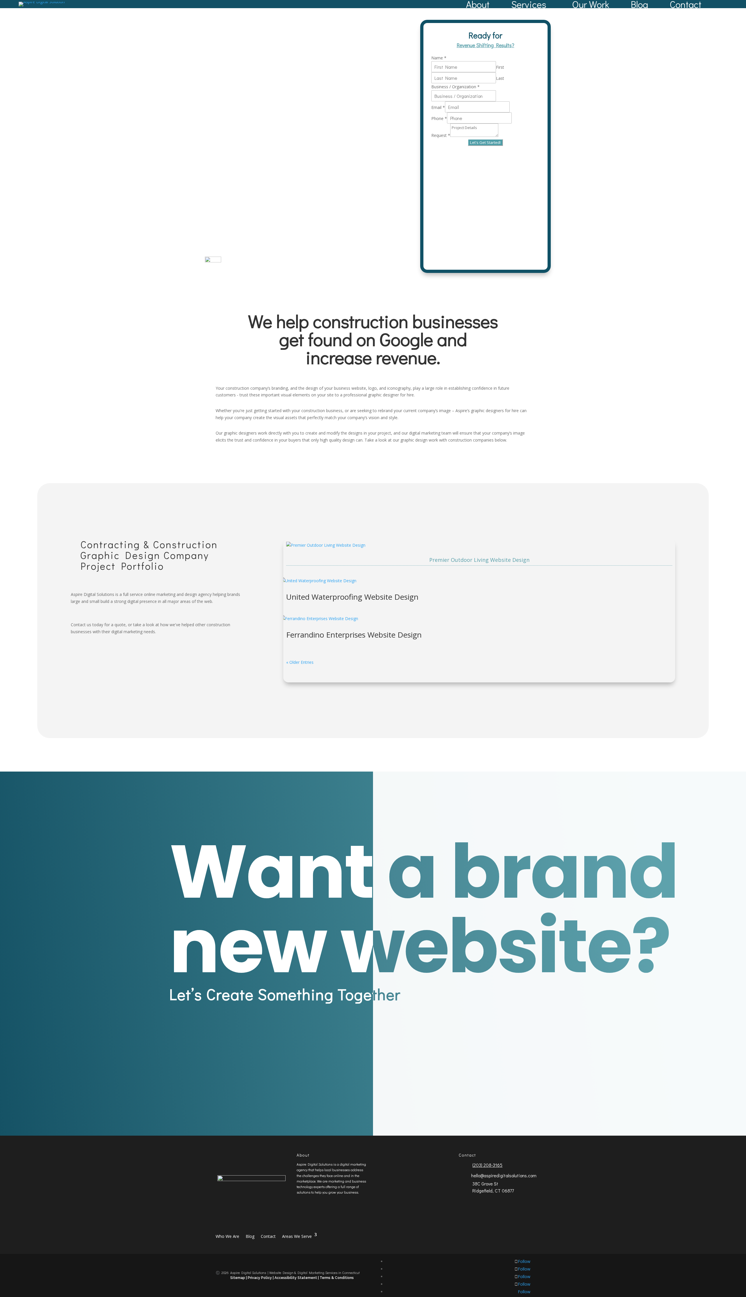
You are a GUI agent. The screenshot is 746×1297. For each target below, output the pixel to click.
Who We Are (227, 1236)
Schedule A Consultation (456, 1060)
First (500, 67)
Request (440, 135)
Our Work (590, 4)
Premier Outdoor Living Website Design (479, 559)
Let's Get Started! (485, 142)
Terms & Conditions (337, 1278)
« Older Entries (300, 662)
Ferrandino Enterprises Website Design (354, 634)
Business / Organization (455, 86)
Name (438, 58)
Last (500, 78)
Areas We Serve (297, 1236)
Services (528, 4)
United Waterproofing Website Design (352, 597)
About (478, 4)
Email (438, 107)
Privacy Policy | (261, 1278)
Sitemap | (239, 1278)
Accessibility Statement (296, 1278)
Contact (685, 4)
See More (102, 658)
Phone (439, 118)
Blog (639, 4)
